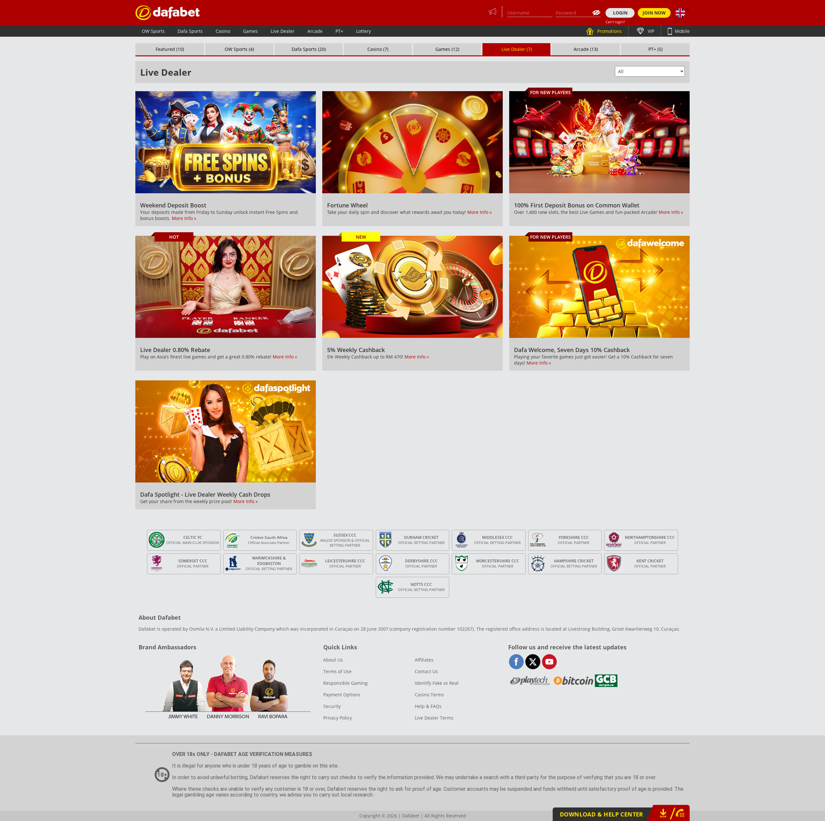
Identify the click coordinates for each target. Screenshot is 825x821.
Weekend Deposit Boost (173, 205)
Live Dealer (283, 31)
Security (332, 706)
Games (250, 31)
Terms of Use (337, 671)
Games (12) (447, 49)
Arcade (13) (586, 49)
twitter (532, 661)
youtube (549, 661)
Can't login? (615, 21)
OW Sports (153, 31)
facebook (516, 661)
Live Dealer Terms (434, 718)
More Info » (184, 218)
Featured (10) (170, 49)
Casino (223, 31)
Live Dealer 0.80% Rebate (175, 350)
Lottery (363, 31)
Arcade (315, 31)
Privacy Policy (337, 718)
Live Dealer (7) (516, 49)
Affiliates (424, 660)
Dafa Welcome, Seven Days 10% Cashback (572, 350)
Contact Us (426, 671)
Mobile (682, 31)
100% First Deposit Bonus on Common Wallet (576, 205)
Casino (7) (377, 49)
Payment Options (341, 695)
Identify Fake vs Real (437, 683)
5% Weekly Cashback (356, 350)
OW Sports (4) (239, 49)
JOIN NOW (654, 13)
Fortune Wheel (347, 205)
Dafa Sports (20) (309, 49)
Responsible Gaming (345, 683)
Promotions (609, 31)
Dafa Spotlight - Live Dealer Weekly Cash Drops (205, 494)
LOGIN (620, 13)
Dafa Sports (190, 31)
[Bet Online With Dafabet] (167, 12)
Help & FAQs (428, 706)
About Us (333, 660)
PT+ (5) (655, 49)
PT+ (339, 31)
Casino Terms (429, 695)
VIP (650, 31)
